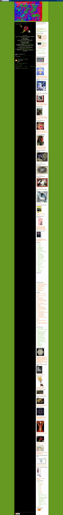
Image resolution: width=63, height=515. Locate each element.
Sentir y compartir (40, 335)
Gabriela (40, 509)
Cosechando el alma (41, 336)
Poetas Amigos (40, 253)
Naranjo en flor (40, 34)
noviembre (40, 484)
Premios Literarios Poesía (42, 339)
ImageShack (39, 345)
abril (39, 490)
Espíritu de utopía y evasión (42, 331)
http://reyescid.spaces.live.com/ (29, 44)
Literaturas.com (40, 343)
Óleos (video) (40, 271)
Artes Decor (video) (41, 255)
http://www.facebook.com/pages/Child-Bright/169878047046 (42, 31)
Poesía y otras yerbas (41, 50)
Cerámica (39, 246)
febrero (39, 492)
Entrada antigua (32, 66)
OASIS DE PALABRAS (41, 333)
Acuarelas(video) (40, 254)
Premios (39, 244)
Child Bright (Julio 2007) (41, 42)
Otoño (39, 252)
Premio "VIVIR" (18, 24)
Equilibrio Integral (40, 328)
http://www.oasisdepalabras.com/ (25, 48)
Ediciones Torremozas (41, 338)
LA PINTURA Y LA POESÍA (42, 251)
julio (39, 486)
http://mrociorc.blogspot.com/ (25, 37)
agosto (39, 485)
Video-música (40, 270)
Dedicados (39, 243)
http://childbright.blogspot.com (41, 29)
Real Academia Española (41, 337)
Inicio (26, 66)
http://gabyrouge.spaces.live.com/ (25, 46)
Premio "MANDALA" (41, 499)
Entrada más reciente (18, 66)
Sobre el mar (40, 245)
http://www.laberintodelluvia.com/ (30, 49)
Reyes (39, 510)
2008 (38, 506)
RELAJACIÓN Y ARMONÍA (42, 48)
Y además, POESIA (21, 3)
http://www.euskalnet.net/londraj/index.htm (25, 43)
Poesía (39, 269)
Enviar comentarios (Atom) (24, 68)
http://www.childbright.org (41, 28)
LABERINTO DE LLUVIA (41, 332)
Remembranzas (40, 249)
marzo (39, 491)
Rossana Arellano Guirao (41, 334)
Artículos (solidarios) (41, 256)
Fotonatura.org (40, 344)
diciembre (40, 483)
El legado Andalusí (40, 340)
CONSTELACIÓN (40, 500)
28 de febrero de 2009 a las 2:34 (22, 63)
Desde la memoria (40, 250)
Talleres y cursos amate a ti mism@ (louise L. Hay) (42, 53)
